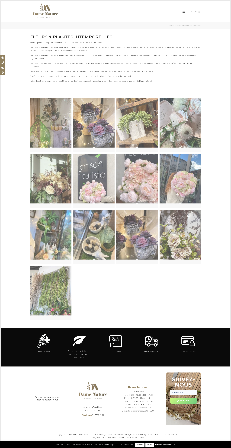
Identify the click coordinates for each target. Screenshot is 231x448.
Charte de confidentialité (161, 434)
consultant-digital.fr (126, 434)
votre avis (49, 397)
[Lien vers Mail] (195, 11)
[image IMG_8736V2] (181, 238)
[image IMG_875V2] (138, 126)
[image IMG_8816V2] (51, 294)
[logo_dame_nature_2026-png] (45, 11)
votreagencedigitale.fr (108, 434)
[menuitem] (184, 11)
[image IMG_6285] (181, 182)
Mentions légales (142, 434)
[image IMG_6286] (51, 238)
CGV (175, 434)
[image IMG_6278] (181, 126)
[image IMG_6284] (138, 182)
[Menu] (184, 11)
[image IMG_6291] (138, 238)
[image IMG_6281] (94, 182)
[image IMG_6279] (51, 182)
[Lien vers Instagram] (199, 11)
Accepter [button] (140, 445)
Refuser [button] (149, 445)
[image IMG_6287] (94, 238)
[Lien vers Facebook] (192, 11)
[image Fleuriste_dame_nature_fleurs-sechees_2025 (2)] (51, 126)
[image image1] (94, 126)
